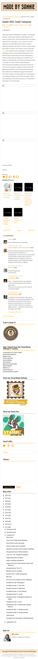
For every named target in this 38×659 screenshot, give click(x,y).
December (10, 529)
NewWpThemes (13, 654)
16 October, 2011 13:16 (15, 292)
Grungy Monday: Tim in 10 (18, 220)
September (10, 622)
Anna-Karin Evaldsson (9, 354)
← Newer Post (6, 230)
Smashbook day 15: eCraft (14, 594)
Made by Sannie (18, 651)
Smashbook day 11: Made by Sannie (17, 609)
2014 (6, 518)
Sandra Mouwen (8, 370)
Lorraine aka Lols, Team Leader (12, 352)
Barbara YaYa (7, 356)
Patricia (11, 267)
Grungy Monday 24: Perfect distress (17, 552)
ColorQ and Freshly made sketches (16, 540)
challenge (11, 17)
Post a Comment (8, 316)
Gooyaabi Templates (19, 657)
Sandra (16, 634)
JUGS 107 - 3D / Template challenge (7, 195)
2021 (6, 498)
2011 (6, 527)
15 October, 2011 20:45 (15, 265)
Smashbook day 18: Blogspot (15, 582)
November (10, 532)
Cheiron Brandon (8, 358)
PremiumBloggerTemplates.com (10, 656)
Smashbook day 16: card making (16, 591)
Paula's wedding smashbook (15, 560)
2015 (6, 515)
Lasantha (32, 654)
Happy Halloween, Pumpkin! (14, 557)
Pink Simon (9, 537)
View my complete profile (21, 637)
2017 (6, 510)
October (9, 535)
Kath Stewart (7, 362)
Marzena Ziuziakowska (10, 364)
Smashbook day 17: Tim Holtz (15, 585)
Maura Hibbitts (7, 366)
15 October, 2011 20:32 (15, 245)
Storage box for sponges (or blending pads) (19, 618)
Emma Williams (7, 360)
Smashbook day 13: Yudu (14, 602)
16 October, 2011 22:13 (15, 312)
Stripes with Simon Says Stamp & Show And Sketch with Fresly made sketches (28, 199)
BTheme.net (24, 656)
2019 (6, 504)
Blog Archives (9, 487)
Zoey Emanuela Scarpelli (10, 371)
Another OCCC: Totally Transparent (16, 21)
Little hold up (10, 615)
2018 (6, 507)
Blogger (33, 651)
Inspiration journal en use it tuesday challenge (20, 549)
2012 (6, 524)
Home (5, 17)
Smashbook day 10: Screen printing (17, 612)
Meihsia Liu (6, 368)
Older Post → (32, 230)
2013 (6, 521)
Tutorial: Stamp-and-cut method (15, 546)
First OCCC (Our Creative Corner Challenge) (19, 580)
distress (17, 17)
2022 (6, 495)
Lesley (10, 239)
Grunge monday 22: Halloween (15, 588)
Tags (18, 487)
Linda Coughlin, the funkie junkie (19, 247)
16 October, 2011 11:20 (15, 276)
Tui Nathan (11, 278)
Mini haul (9, 577)
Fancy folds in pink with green (15, 543)
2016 (6, 513)
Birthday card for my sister (14, 571)
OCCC (4, 51)
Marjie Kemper (13, 294)
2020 (6, 501)
